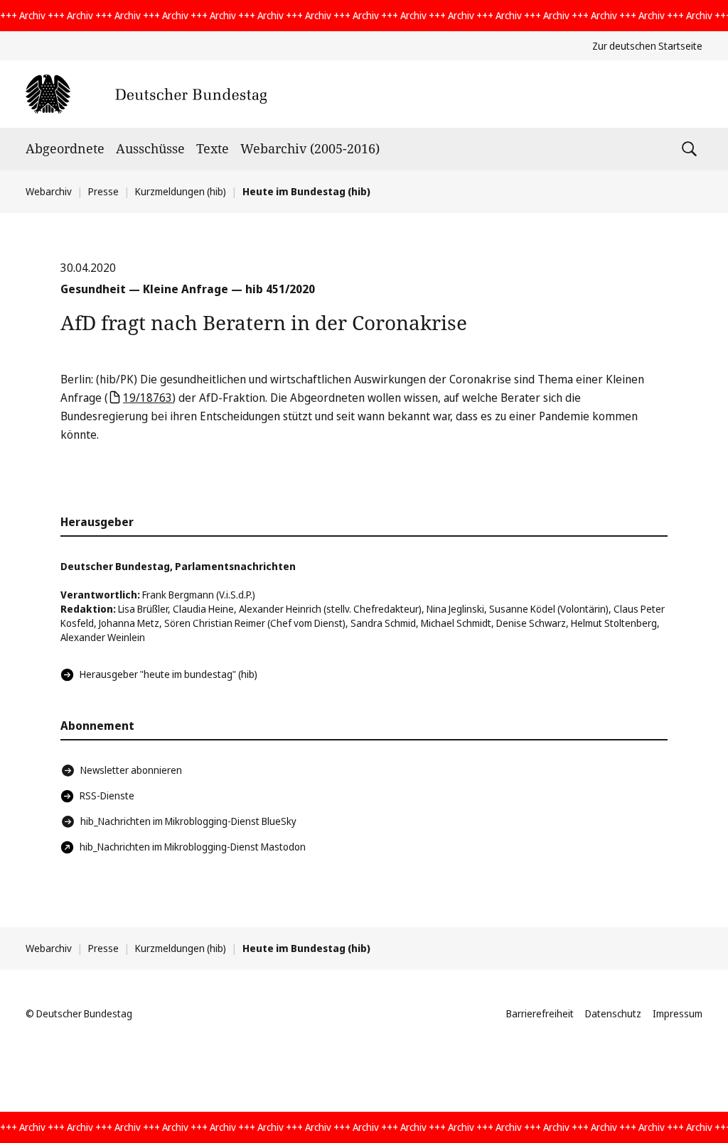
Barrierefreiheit (540, 1013)
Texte (212, 148)
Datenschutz (613, 1013)
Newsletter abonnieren (131, 770)
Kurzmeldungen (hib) (180, 191)
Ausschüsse (150, 148)
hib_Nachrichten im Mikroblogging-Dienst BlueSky (188, 821)
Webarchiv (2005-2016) (310, 148)
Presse (103, 191)
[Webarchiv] (146, 94)
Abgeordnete (65, 148)
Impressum (677, 1013)
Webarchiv (49, 191)
